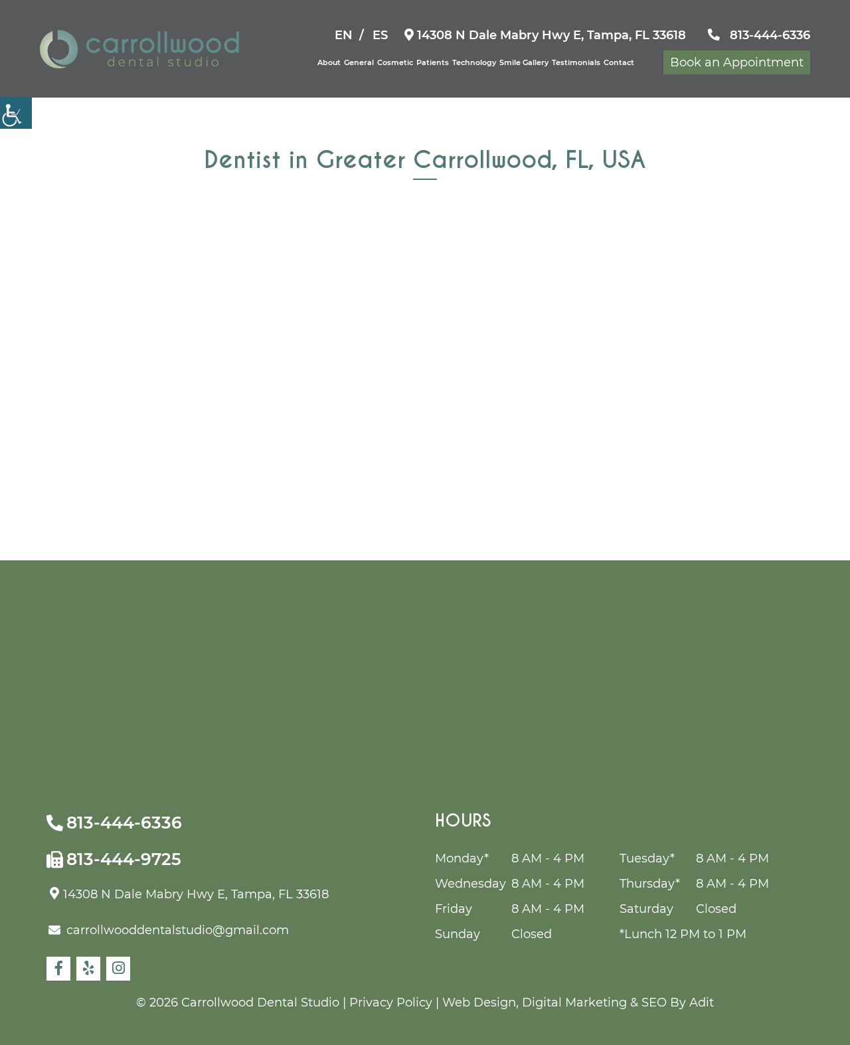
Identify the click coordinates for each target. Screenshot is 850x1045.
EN (344, 35)
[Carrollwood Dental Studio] (139, 49)
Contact (619, 62)
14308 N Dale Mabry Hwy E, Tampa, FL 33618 (550, 35)
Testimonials (576, 62)
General (359, 62)
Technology (474, 62)
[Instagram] (118, 969)
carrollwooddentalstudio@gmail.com (177, 930)
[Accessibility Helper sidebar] (16, 113)
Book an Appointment (737, 62)
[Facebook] (58, 969)
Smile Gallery (524, 62)
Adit (701, 1002)
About (329, 62)
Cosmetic (395, 62)
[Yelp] (88, 969)
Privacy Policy (390, 1002)
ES (380, 35)
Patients (432, 62)
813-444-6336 (768, 35)
